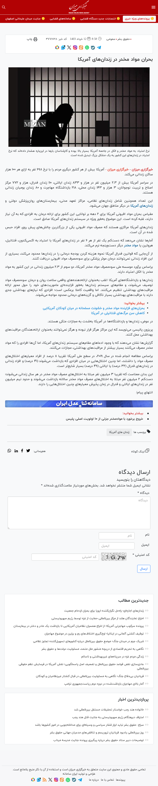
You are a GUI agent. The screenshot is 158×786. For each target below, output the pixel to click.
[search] (3, 7)
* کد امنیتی (140, 555)
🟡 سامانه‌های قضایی (62, 19)
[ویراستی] (63, 49)
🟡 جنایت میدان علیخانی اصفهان (25, 19)
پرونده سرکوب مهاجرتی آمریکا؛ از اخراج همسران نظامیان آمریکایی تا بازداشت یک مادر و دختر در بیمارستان (79, 626)
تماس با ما (107, 780)
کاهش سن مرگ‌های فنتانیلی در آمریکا (118, 313)
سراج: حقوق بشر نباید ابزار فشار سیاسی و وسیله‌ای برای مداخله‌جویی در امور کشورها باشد (89, 725)
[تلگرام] (99, 49)
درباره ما (94, 780)
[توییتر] (69, 49)
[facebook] (22, 451)
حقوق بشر (123, 39)
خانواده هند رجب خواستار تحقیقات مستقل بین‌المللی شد (109, 710)
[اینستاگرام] (75, 49)
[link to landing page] (79, 7)
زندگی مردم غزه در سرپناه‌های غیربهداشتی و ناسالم (112, 657)
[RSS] (44, 781)
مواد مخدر (131, 245)
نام (147, 534)
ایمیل (145, 545)
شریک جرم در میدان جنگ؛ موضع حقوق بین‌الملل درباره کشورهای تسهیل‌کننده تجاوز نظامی (88, 641)
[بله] (93, 49)
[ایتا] (81, 49)
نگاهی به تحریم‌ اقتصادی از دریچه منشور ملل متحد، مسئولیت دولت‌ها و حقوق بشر (93, 649)
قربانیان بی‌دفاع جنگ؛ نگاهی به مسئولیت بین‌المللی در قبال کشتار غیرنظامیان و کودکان (90, 676)
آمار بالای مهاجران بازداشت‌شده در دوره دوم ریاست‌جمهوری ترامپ (104, 684)
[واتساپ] (87, 49)
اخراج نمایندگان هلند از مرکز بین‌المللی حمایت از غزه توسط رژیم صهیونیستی (97, 618)
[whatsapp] (9, 451)
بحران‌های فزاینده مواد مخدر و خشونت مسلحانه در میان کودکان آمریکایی (94, 308)
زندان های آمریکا (119, 432)
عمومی (110, 39)
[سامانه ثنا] (79, 403)
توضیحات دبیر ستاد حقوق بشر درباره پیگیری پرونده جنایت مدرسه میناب (98, 740)
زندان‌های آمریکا (141, 206)
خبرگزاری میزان (142, 169)
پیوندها (120, 780)
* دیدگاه (143, 493)
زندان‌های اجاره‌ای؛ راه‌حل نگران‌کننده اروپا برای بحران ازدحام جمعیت (104, 611)
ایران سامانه (70, 774)
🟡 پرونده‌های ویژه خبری (139, 19)
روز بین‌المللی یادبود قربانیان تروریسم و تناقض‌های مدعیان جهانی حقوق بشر (97, 733)
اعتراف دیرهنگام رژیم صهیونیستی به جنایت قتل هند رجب (108, 717)
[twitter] (28, 451)
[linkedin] (16, 451)
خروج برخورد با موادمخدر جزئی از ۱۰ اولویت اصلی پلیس (104, 419)
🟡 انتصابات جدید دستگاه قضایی (100, 19)
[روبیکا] (57, 49)
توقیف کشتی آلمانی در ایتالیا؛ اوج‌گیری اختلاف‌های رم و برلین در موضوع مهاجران (94, 634)
